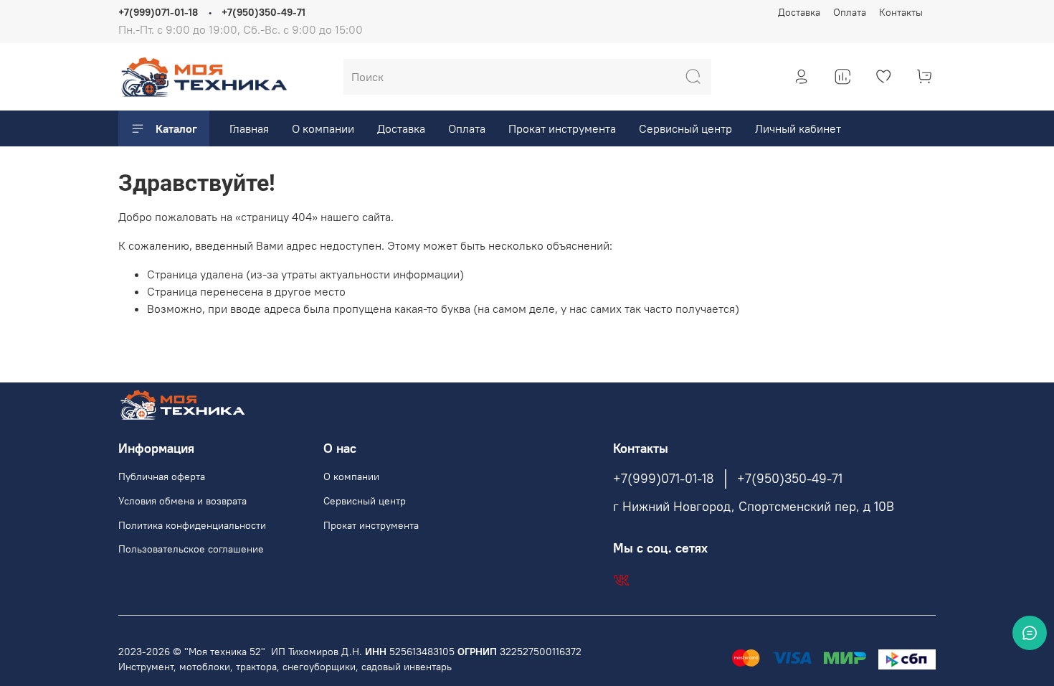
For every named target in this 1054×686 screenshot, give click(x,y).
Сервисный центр (685, 128)
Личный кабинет (798, 128)
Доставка (799, 12)
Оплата (849, 12)
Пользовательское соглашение (191, 548)
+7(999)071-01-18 (158, 12)
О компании (323, 128)
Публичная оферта (161, 476)
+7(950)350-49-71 (263, 12)
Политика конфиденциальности (192, 525)
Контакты (901, 12)
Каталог (176, 128)
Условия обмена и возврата (182, 500)
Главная (249, 128)
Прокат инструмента (562, 128)
